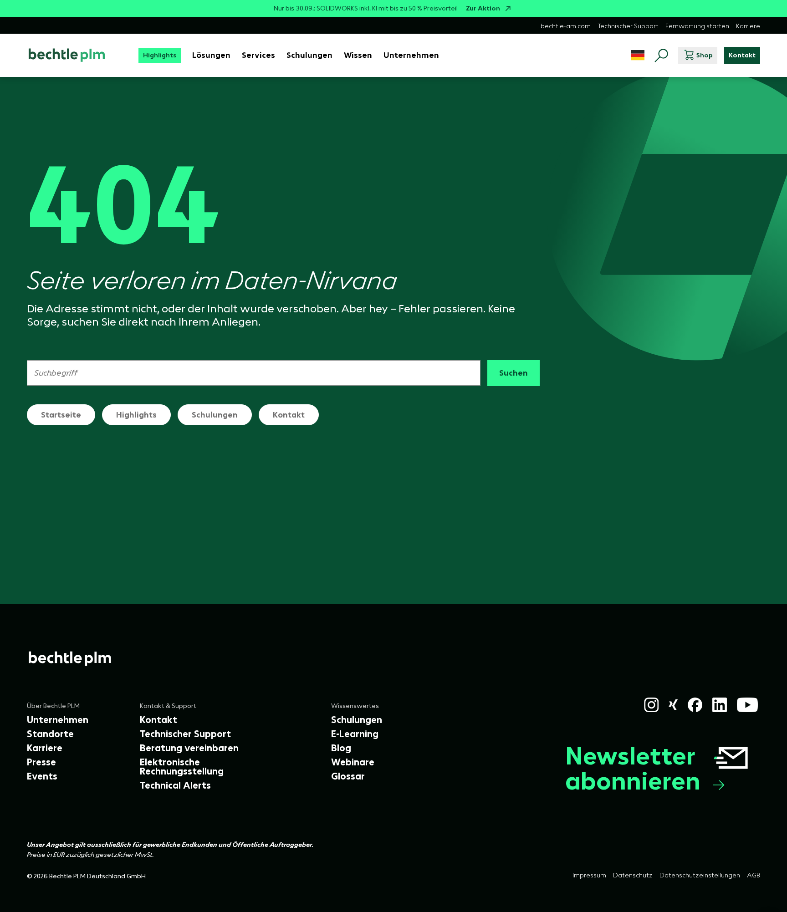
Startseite (61, 415)
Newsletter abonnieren (632, 768)
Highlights (136, 415)
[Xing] (673, 704)
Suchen (513, 373)
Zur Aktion (483, 8)
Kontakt (289, 415)
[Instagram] (651, 705)
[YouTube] (747, 705)
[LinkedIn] (719, 705)
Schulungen (215, 415)
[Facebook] (695, 705)
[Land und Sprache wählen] (637, 55)
